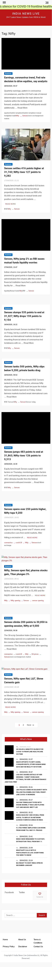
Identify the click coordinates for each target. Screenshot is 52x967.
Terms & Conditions (38, 941)
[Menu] (4, 2)
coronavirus (8, 543)
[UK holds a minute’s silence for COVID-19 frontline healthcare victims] (9, 749)
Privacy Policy (9, 946)
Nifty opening (15, 600)
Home (5, 939)
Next (29, 725)
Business (8, 73)
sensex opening (38, 600)
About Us (22, 939)
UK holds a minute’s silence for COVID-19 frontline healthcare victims (29, 751)
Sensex (25, 116)
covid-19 (19, 543)
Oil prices (35, 654)
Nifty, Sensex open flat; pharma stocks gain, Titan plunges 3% (25, 572)
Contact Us (40, 897)
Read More (10, 204)
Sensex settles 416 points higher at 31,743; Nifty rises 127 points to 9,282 (24, 172)
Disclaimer (22, 946)
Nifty (17, 116)
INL (17, 747)
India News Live (26, 13)
